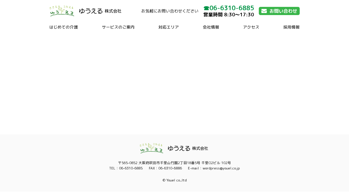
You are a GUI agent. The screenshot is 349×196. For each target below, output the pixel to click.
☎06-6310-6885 (228, 8)
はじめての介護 (63, 27)
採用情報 (291, 27)
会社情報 (211, 27)
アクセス (251, 27)
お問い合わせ (283, 11)
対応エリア (168, 27)
